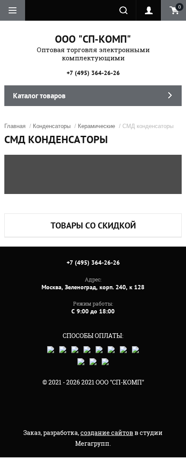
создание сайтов (106, 432)
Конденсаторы (52, 126)
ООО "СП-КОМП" (93, 39)
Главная (15, 126)
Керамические (96, 126)
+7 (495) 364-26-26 (93, 73)
